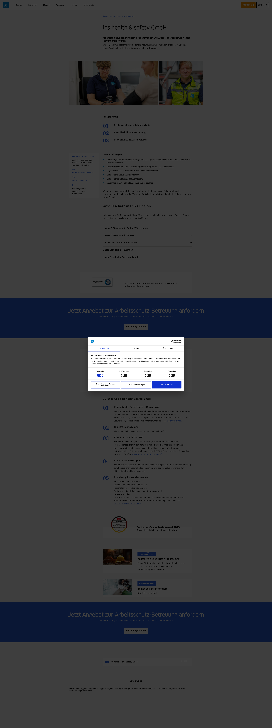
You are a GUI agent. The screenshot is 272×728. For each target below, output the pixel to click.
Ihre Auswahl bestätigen (136, 385)
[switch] (124, 375)
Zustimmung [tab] (104, 348)
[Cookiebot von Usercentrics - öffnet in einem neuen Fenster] (172, 341)
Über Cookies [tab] (168, 348)
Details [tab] (136, 348)
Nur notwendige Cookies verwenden (105, 385)
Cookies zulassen (166, 385)
